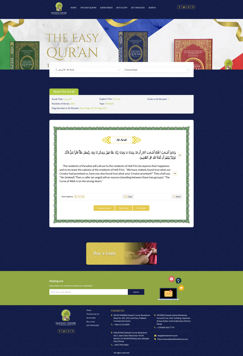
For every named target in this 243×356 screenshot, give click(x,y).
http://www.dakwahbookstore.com (172, 339)
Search (152, 7)
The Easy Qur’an (88, 7)
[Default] (83, 196)
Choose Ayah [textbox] (131, 69)
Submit (136, 292)
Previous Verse (104, 208)
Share (178, 197)
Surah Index (106, 7)
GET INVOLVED (138, 7)
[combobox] (87, 70)
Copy (130, 197)
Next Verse (123, 208)
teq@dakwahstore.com (168, 335)
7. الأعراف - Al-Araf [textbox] (65, 69)
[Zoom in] (75, 196)
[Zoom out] (79, 196)
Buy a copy (121, 7)
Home (73, 7)
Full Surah (141, 208)
